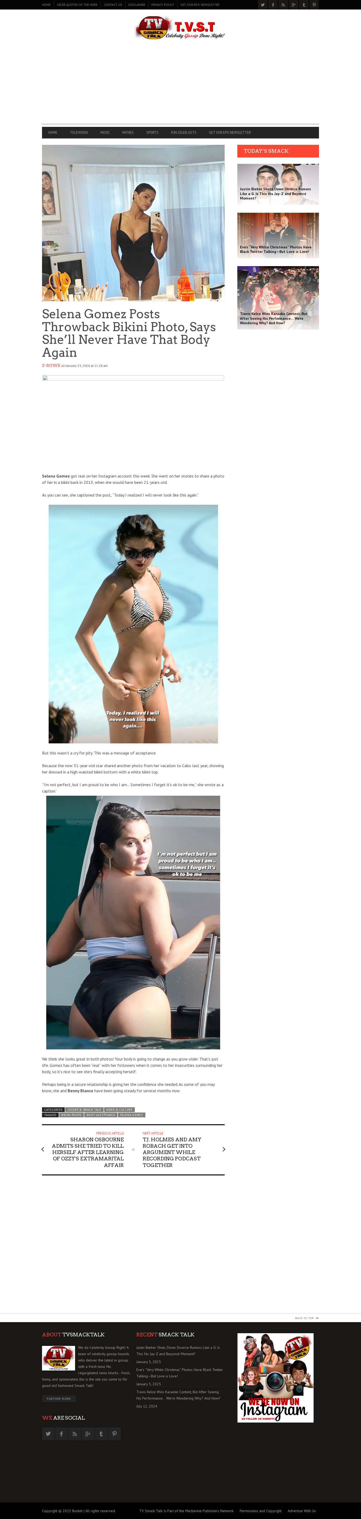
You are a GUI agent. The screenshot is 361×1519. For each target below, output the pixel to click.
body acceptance (101, 1115)
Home (46, 5)
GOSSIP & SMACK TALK (84, 1110)
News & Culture (119, 1110)
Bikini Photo (71, 1115)
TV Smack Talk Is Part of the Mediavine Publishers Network (186, 1510)
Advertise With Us (302, 1510)
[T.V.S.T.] (180, 28)
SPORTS (152, 132)
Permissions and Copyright (260, 1510)
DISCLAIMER (136, 5)
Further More (59, 1399)
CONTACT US (113, 5)
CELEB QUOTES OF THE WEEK (77, 5)
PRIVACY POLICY (162, 5)
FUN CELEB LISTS (183, 132)
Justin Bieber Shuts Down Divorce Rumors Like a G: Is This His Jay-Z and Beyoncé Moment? (178, 1350)
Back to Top (304, 1318)
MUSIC (105, 132)
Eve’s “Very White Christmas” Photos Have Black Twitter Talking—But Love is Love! (179, 1372)
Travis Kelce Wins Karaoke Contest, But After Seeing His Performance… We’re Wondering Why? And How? (178, 1395)
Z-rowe (51, 365)
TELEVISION (79, 132)
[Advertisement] (180, 87)
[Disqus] (133, 1246)
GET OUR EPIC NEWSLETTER (200, 5)
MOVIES (128, 132)
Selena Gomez (131, 1115)
